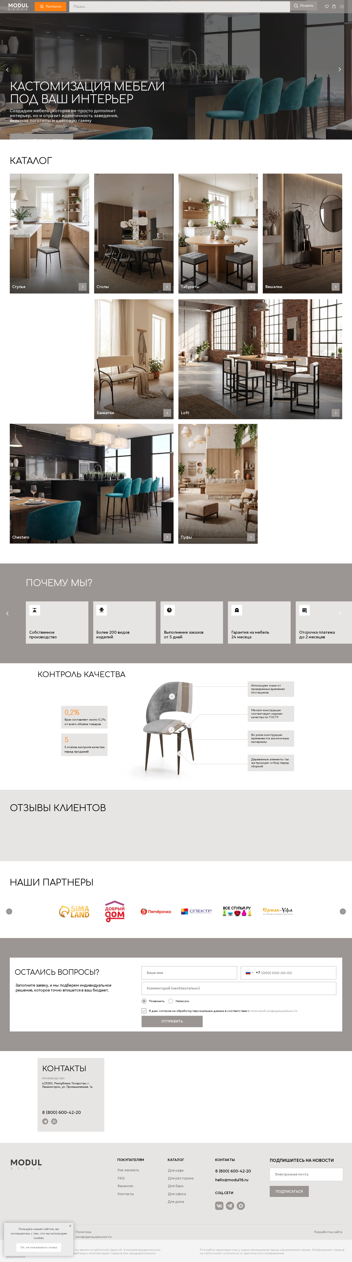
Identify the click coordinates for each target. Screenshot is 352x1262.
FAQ (121, 1178)
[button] (327, 6)
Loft (185, 412)
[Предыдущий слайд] (9, 911)
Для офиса (177, 1194)
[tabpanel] (176, 613)
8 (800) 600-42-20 (61, 1112)
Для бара (175, 1186)
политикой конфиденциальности (274, 1011)
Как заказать (128, 1170)
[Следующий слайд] (343, 911)
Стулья (18, 286)
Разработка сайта (328, 1232)
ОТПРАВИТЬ (172, 1021)
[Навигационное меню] (342, 6)
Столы (103, 286)
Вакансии (125, 1186)
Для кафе (176, 1170)
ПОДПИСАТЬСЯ (289, 1191)
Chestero (20, 537)
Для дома (176, 1202)
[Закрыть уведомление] (70, 1226)
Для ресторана (181, 1178)
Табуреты (190, 286)
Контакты (126, 1194)
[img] (260, 359)
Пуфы (186, 537)
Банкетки (105, 412)
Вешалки (273, 286)
